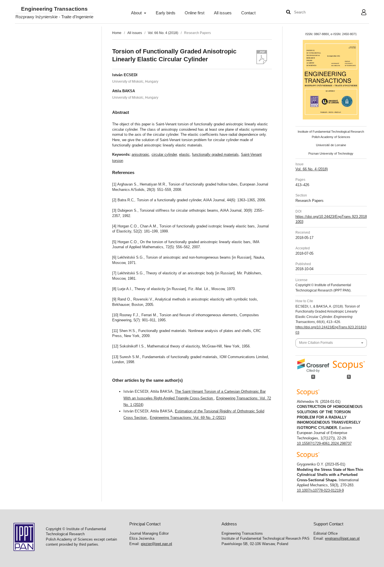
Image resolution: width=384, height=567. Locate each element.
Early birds (165, 13)
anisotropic (140, 154)
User (359, 13)
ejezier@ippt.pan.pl (156, 544)
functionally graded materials (215, 154)
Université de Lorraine (331, 145)
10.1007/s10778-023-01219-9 (320, 490)
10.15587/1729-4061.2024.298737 (324, 443)
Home (116, 33)
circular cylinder (164, 154)
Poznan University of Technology (330, 153)
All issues (223, 13)
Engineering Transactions (54, 9)
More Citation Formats (316, 343)
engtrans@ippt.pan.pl (342, 538)
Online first (194, 13)
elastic (184, 154)
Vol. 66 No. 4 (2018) (163, 33)
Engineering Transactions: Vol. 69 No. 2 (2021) (188, 417)
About (137, 13)
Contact (248, 13)
